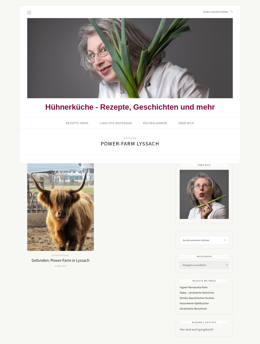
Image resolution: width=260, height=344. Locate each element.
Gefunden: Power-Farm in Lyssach (60, 260)
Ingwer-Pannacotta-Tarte (193, 287)
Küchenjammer (155, 123)
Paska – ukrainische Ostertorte (197, 292)
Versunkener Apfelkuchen (194, 303)
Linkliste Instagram (116, 123)
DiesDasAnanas (60, 255)
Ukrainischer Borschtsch (193, 308)
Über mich (186, 123)
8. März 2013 (60, 265)
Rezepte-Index (77, 123)
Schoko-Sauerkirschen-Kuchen (197, 298)
